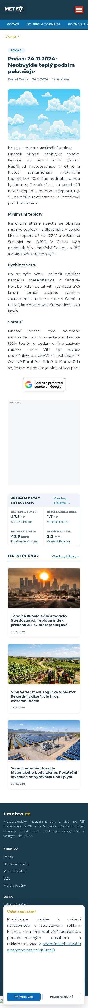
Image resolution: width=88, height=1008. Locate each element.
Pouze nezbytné (61, 996)
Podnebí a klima (15, 871)
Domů (10, 37)
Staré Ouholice (21, 521)
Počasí (13, 24)
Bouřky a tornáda (43, 24)
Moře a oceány (14, 885)
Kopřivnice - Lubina (24, 541)
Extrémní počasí (15, 904)
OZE (6, 878)
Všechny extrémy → (62, 500)
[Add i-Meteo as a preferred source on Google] (44, 384)
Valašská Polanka (58, 521)
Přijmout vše (24, 996)
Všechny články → (66, 556)
